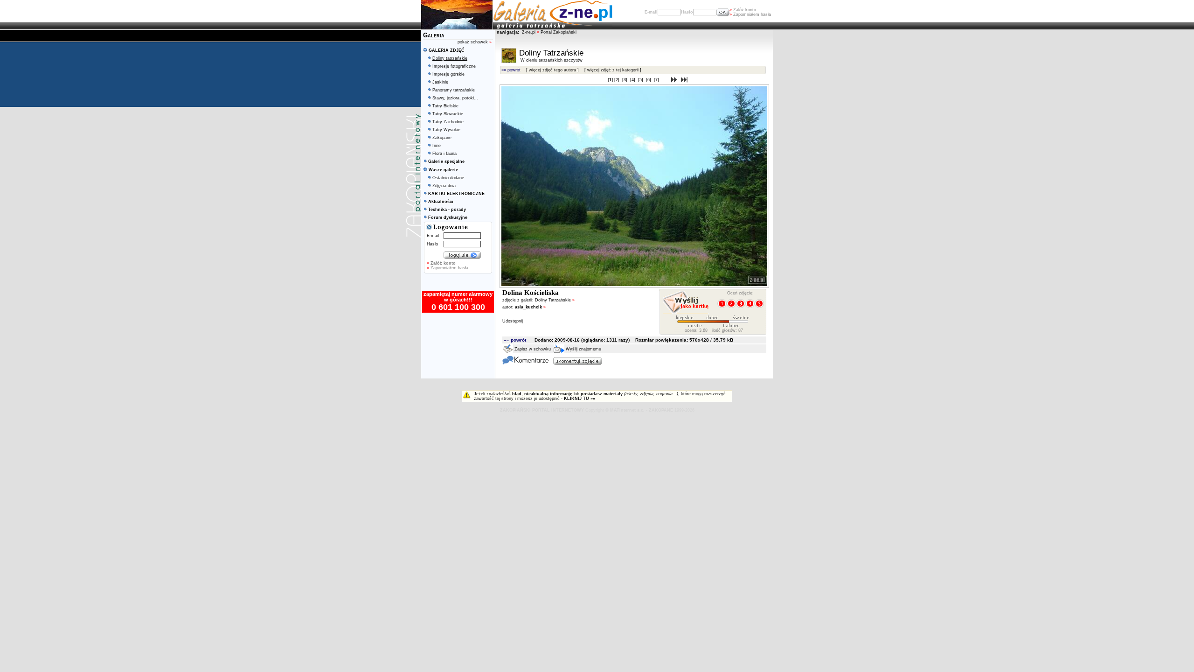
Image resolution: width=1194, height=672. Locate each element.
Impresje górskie (448, 74)
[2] (617, 79)
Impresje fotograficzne (454, 66)
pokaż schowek (475, 42)
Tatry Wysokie (446, 129)
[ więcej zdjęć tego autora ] (552, 70)
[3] (625, 79)
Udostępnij (512, 321)
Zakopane (441, 137)
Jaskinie (440, 82)
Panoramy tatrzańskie (453, 90)
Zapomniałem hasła (750, 14)
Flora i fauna (444, 153)
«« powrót (511, 70)
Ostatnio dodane (448, 177)
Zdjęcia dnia (444, 185)
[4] (633, 79)
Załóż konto (742, 9)
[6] (649, 79)
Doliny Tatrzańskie (555, 300)
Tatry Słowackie (447, 114)
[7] (657, 79)
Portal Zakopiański (558, 32)
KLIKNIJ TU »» (579, 398)
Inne (436, 145)
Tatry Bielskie (445, 106)
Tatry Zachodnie (448, 121)
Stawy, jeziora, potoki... (455, 98)
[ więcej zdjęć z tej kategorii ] (612, 70)
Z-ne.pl (529, 32)
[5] (641, 79)
